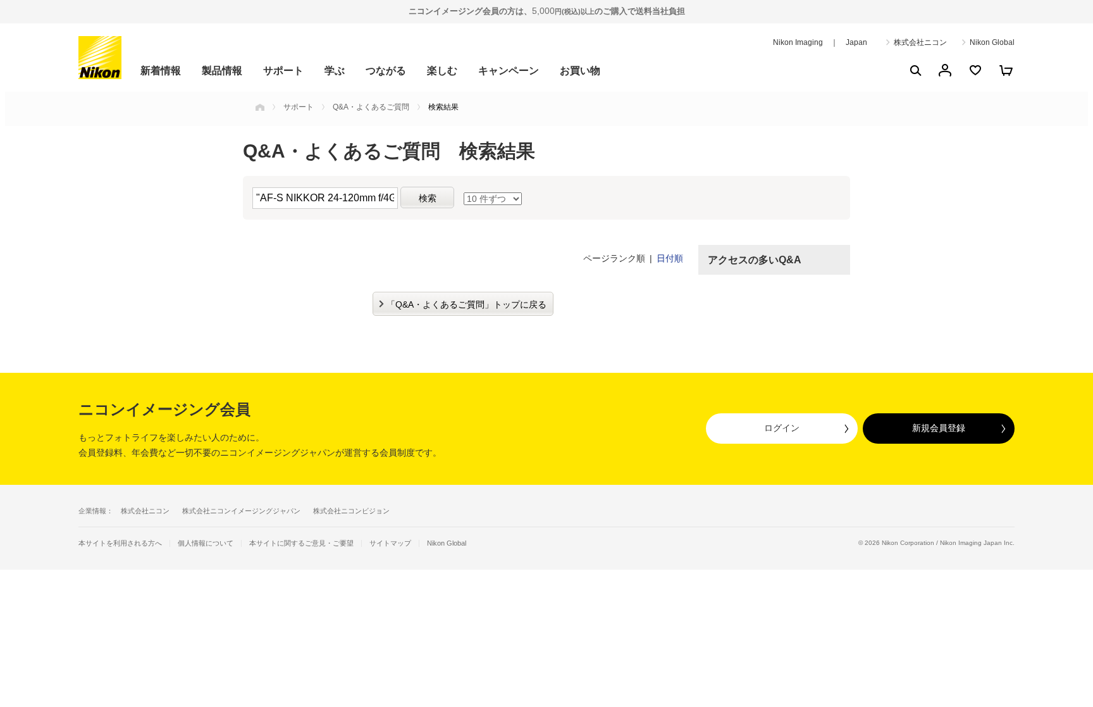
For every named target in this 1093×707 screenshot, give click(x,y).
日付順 (670, 258)
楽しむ (442, 70)
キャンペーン (508, 70)
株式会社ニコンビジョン (351, 511)
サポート (283, 70)
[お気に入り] (975, 70)
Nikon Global (992, 42)
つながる (386, 70)
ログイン (782, 428)
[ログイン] (945, 70)
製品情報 (222, 70)
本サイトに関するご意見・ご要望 (301, 543)
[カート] (1006, 70)
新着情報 (160, 70)
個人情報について (205, 543)
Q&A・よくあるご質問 (371, 107)
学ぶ (334, 70)
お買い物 (580, 70)
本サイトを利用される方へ (120, 543)
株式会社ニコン (920, 42)
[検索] (914, 70)
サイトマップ (390, 543)
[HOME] (260, 107)
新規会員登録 (938, 428)
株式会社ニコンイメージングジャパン (241, 511)
